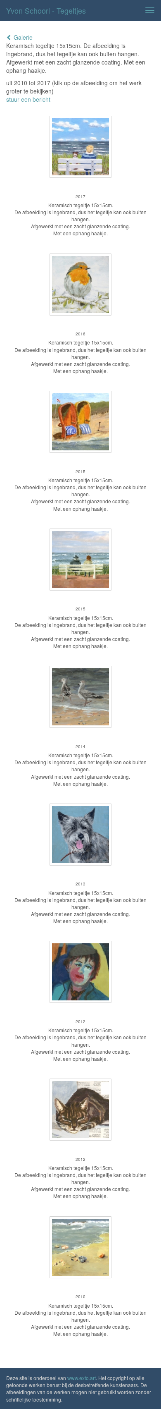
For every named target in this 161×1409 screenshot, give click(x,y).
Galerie (22, 37)
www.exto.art (81, 1377)
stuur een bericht (28, 99)
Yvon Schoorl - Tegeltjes (46, 10)
